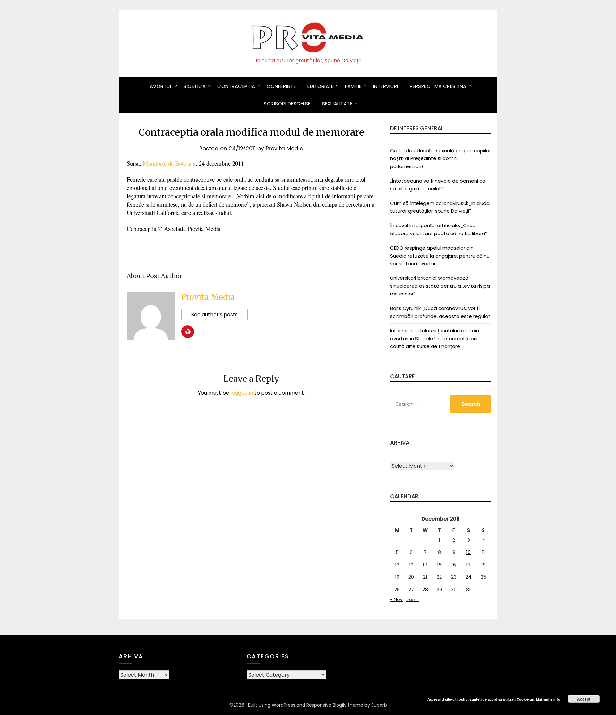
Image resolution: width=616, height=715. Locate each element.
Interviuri (385, 86)
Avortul (161, 86)
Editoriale (320, 86)
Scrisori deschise (287, 103)
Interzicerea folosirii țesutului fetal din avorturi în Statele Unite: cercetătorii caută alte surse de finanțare (434, 338)
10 (468, 552)
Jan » (412, 599)
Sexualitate (337, 103)
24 (468, 577)
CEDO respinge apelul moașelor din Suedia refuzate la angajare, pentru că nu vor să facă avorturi (440, 255)
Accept (583, 699)
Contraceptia (236, 86)
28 (425, 589)
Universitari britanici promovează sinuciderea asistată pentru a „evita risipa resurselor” (440, 286)
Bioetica (195, 86)
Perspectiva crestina (438, 86)
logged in (241, 392)
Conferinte (281, 86)
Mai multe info (548, 699)
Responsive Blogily (326, 705)
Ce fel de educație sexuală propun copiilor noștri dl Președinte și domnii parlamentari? (440, 158)
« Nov (396, 599)
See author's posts (214, 314)
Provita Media (285, 148)
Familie (353, 86)
